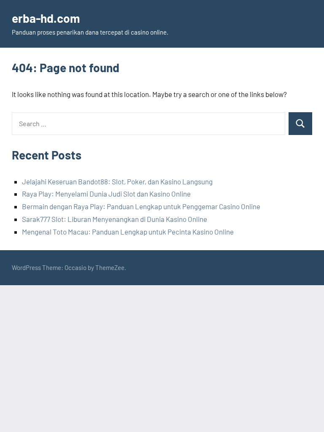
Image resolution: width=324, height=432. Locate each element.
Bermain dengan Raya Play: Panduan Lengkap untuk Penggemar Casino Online (141, 206)
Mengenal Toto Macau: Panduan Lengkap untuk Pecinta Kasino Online (128, 231)
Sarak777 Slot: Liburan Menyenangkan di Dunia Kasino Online (114, 219)
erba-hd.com (46, 18)
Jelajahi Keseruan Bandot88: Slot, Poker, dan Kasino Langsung (117, 181)
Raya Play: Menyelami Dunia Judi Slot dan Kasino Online (106, 193)
